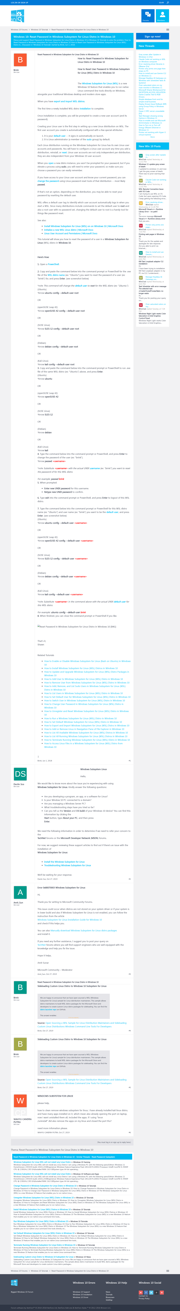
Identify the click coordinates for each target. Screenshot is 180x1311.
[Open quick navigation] (167, 29)
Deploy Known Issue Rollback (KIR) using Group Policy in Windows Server (152, 106)
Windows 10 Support (81, 1292)
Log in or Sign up (19, 2)
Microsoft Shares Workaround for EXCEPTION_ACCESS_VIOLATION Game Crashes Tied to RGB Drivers (152, 93)
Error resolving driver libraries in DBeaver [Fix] (151, 65)
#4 (130, 1031)
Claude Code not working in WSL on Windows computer (152, 60)
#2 (130, 879)
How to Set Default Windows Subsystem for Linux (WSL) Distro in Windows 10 (83, 721)
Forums (146, 20)
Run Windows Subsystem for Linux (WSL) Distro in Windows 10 (41, 1221)
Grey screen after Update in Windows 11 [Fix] (150, 55)
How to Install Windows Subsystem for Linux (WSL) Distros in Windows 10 (81, 668)
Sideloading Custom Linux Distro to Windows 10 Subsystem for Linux (43, 1256)
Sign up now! (153, 36)
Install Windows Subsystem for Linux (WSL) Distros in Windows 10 (42, 1209)
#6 (130, 1132)
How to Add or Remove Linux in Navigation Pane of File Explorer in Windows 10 (84, 729)
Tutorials (109, 1294)
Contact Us (143, 1296)
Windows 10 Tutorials (42, 44)
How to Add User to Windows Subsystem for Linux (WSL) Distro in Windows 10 (83, 679)
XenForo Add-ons (65, 1308)
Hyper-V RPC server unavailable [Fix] (151, 112)
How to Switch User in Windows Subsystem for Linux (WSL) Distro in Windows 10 (84, 700)
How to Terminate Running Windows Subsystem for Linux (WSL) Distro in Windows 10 (87, 739)
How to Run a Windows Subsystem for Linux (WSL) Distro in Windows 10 (80, 718)
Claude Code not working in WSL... (156, 180)
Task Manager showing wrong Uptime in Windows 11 (151, 117)
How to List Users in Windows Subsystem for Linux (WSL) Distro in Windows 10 (83, 693)
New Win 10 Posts (150, 146)
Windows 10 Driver (80, 1297)
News (108, 1292)
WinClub (142, 159)
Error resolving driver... (154, 202)
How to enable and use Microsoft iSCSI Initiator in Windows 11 (152, 121)
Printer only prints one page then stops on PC (152, 69)
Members (161, 20)
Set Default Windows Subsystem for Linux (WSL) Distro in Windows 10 (44, 1233)
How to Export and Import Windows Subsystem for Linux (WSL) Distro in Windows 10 (86, 725)
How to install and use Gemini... (155, 253)
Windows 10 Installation (82, 1294)
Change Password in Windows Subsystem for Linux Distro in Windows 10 (45, 1185)
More (152, 137)
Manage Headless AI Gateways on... (154, 278)
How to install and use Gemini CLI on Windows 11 (152, 74)
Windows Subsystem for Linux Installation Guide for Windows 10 (70, 919)
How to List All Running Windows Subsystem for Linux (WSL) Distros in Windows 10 (85, 736)
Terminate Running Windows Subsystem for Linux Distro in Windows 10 (44, 1245)
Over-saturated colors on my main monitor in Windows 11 (150, 86)
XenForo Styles (81, 1308)
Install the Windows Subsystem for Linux (64, 861)
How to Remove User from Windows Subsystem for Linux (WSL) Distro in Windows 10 (86, 682)
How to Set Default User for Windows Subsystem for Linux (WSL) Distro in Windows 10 (87, 696)
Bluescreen (110, 1297)
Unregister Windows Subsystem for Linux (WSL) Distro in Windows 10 (44, 1197)
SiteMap (109, 1300)
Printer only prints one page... (155, 225)
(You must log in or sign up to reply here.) (114, 1142)
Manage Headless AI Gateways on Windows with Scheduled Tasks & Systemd (152, 80)
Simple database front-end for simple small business (151, 100)
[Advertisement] (57, 73)
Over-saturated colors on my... (156, 305)
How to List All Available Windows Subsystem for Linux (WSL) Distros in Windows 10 (86, 732)
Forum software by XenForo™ (34, 1308)
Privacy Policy (144, 1298)
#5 (130, 1087)
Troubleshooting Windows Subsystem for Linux (67, 865)
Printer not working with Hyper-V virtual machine (152, 133)
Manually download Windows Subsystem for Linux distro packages (84, 930)
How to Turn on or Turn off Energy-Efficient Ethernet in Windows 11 (150, 127)
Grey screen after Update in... (156, 156)
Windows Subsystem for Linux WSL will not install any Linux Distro (42, 1162)
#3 (130, 974)
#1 (130, 761)
